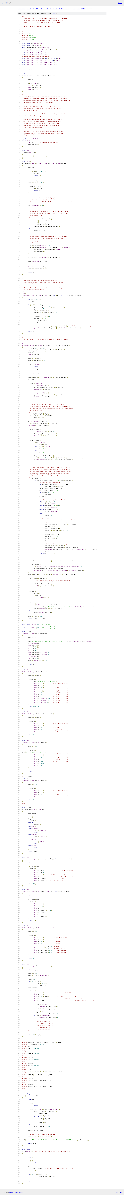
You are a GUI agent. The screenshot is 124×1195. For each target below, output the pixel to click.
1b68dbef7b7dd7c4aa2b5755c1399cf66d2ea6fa (51, 9)
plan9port (21, 9)
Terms (21, 1192)
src (74, 9)
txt (116, 1192)
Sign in (120, 3)
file (54, 13)
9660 (83, 9)
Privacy (16, 1192)
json (120, 1192)
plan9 (29, 9)
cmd (78, 9)
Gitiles (11, 1192)
